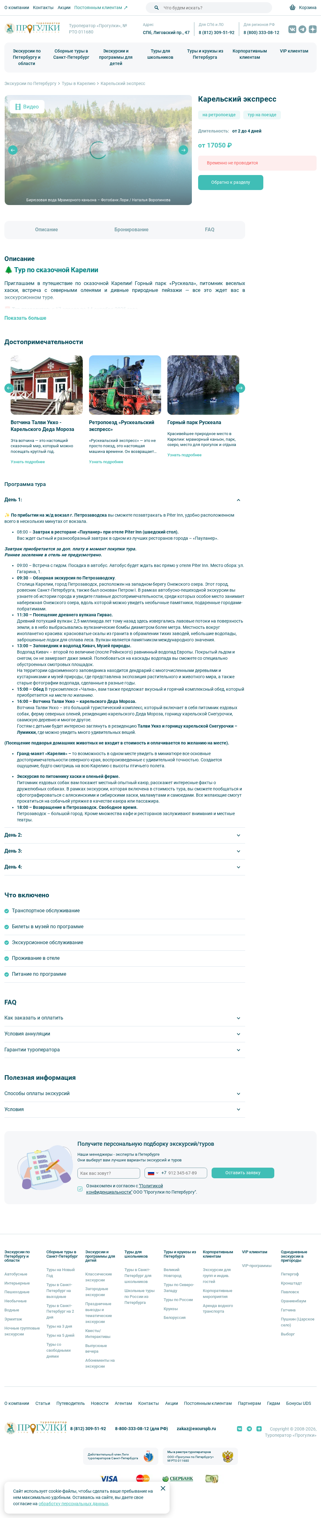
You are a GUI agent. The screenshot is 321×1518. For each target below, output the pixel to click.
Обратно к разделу (230, 182)
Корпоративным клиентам (250, 54)
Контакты (43, 7)
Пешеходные (16, 1291)
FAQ (209, 230)
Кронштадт (291, 1282)
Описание (46, 230)
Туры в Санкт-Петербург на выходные (59, 1290)
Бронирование (131, 230)
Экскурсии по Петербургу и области (27, 57)
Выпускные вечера (96, 1348)
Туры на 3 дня (59, 1326)
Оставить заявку (242, 1172)
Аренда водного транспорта (218, 1308)
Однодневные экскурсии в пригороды (294, 1256)
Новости (99, 1403)
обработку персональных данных (73, 1503)
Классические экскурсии (98, 1276)
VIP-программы (256, 1265)
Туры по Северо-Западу (179, 1287)
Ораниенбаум (293, 1300)
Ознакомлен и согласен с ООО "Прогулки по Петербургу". (141, 1189)
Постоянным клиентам (208, 1403)
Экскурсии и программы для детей (116, 57)
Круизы (171, 1308)
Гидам (273, 1403)
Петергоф (290, 1273)
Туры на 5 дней (60, 1335)
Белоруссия (175, 1317)
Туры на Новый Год (60, 1272)
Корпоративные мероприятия (217, 1293)
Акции (64, 7)
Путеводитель (70, 1403)
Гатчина (288, 1309)
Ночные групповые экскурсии (22, 1330)
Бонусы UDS (298, 1403)
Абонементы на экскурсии (100, 1363)
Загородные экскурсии (96, 1291)
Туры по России (178, 1299)
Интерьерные (17, 1282)
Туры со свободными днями (58, 1350)
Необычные (15, 1300)
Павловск (290, 1291)
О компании (16, 7)
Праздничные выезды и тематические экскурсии (98, 1312)
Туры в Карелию (78, 83)
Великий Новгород (173, 1272)
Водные (11, 1309)
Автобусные (15, 1273)
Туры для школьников (160, 54)
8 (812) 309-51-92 (216, 32)
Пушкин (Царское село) (297, 1321)
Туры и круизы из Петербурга (205, 54)
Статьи (42, 1403)
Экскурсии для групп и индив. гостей (217, 1275)
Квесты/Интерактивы (97, 1333)
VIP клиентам (294, 50)
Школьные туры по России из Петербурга (139, 1296)
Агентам (123, 1403)
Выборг (288, 1333)
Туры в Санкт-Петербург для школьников (137, 1275)
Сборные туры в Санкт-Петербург (71, 54)
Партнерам (249, 1403)
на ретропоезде (219, 114)
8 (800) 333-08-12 (261, 32)
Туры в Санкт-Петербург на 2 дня (60, 1311)
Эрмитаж (13, 1318)
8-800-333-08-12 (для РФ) (141, 1428)
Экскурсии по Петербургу (30, 83)
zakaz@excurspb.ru (196, 1428)
